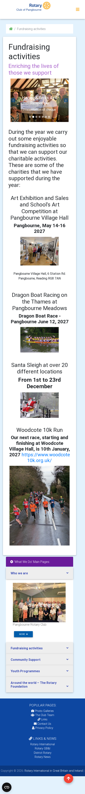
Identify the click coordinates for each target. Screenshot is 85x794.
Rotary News (43, 757)
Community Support (26, 660)
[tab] (39, 573)
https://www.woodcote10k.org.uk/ (46, 457)
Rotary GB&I (42, 748)
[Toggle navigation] (78, 9)
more (22, 634)
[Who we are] (39, 602)
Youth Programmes (25, 671)
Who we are (19, 573)
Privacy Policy (44, 728)
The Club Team (44, 715)
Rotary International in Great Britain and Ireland (53, 770)
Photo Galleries (44, 711)
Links (44, 719)
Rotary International (42, 744)
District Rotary (42, 753)
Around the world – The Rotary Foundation (34, 684)
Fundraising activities (27, 648)
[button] (13, 100)
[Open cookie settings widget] (6, 787)
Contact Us (44, 724)
